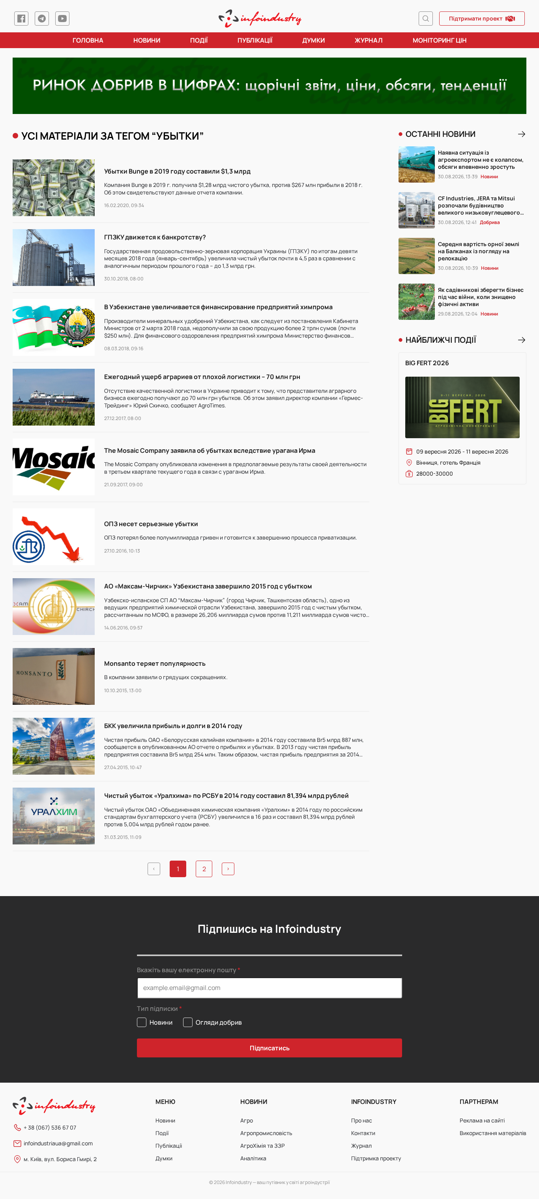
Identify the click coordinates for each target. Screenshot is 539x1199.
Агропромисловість (266, 1133)
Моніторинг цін (440, 40)
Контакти (363, 1133)
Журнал (369, 40)
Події (199, 40)
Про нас (361, 1120)
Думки (313, 40)
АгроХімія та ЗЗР (262, 1145)
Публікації (255, 40)
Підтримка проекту (376, 1158)
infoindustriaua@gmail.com (58, 1143)
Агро (246, 1120)
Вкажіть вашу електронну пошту (186, 970)
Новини (146, 40)
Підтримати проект (475, 18)
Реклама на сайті (482, 1120)
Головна (88, 40)
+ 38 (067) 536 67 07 (50, 1127)
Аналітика (253, 1158)
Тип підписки (157, 1009)
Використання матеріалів (493, 1133)
